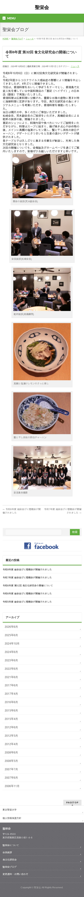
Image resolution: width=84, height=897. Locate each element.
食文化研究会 (10, 859)
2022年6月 (11, 669)
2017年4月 (11, 694)
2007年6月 (11, 777)
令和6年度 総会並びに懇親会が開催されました (27, 593)
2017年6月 (11, 685)
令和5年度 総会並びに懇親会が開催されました (27, 601)
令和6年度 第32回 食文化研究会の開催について (28, 585)
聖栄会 (42, 7)
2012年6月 (11, 727)
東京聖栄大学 (10, 809)
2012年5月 (11, 736)
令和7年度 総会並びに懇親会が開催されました (27, 577)
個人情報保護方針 (12, 818)
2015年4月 (11, 719)
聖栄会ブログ (10, 866)
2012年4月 (11, 744)
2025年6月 (11, 635)
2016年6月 (11, 702)
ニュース (75, 66)
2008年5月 (11, 761)
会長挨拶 (7, 852)
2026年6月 (11, 627)
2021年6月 (11, 677)
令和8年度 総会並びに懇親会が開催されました (27, 569)
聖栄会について (11, 845)
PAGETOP (72, 802)
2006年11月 (12, 786)
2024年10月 (12, 643)
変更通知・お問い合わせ (15, 874)
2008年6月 (11, 752)
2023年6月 (11, 660)
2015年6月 (11, 710)
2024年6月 (11, 652)
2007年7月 (11, 769)
